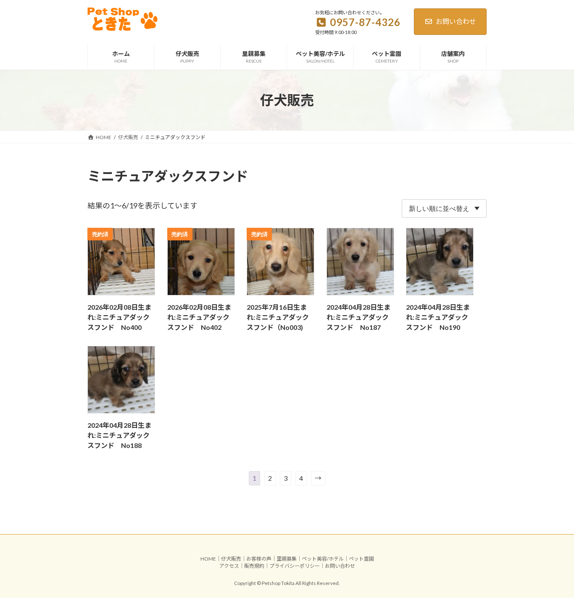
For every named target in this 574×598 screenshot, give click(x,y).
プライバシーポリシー (294, 566)
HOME (208, 559)
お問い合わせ (456, 21)
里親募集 (286, 559)
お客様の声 (258, 559)
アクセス (229, 566)
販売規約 (254, 566)
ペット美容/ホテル (323, 559)
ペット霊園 (361, 559)
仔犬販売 (231, 559)
